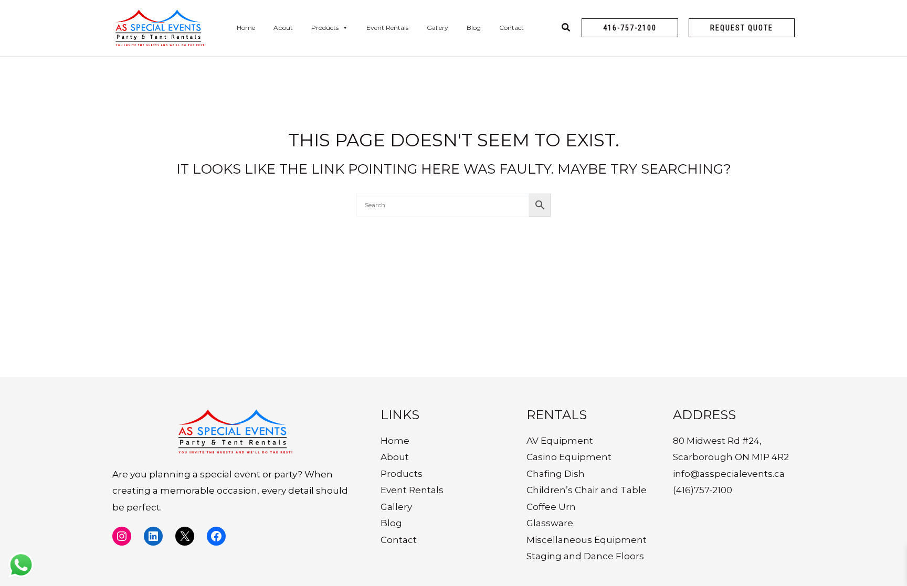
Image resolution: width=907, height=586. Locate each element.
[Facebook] (216, 536)
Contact (511, 27)
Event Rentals (387, 27)
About (283, 27)
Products (325, 27)
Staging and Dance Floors (585, 556)
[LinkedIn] (153, 536)
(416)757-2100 (702, 490)
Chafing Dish (555, 473)
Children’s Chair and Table (586, 490)
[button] (630, 27)
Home (246, 27)
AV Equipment (559, 440)
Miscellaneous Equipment (586, 540)
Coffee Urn (551, 507)
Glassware (549, 523)
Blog (474, 27)
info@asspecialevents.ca (729, 473)
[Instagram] (121, 536)
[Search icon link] (566, 29)
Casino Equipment (568, 457)
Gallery (437, 27)
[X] (184, 536)
